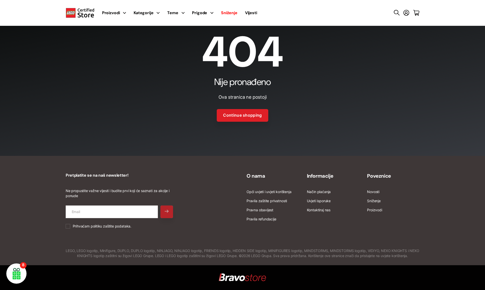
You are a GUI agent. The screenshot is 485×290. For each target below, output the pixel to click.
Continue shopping (242, 115)
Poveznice (379, 176)
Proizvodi (374, 210)
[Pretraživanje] (397, 13)
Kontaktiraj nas (318, 210)
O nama (256, 176)
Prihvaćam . (102, 226)
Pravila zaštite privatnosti (267, 201)
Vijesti (251, 12)
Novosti (373, 192)
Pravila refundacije (261, 219)
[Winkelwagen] (416, 13)
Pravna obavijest (260, 210)
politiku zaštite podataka (111, 226)
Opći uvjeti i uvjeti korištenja (269, 192)
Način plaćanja (319, 192)
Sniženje (374, 201)
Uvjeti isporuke (319, 201)
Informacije (320, 176)
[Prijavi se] (406, 13)
